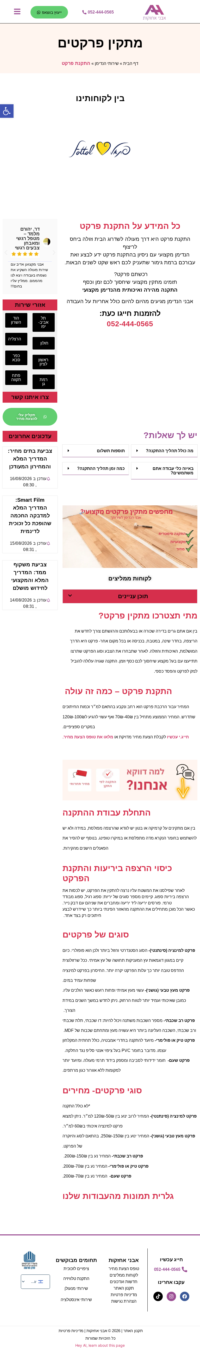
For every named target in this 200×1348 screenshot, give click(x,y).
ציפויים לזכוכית (76, 1268)
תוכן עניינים (133, 596)
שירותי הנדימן (107, 63)
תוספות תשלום (111, 451)
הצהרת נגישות (123, 1301)
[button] (164, 451)
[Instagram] (171, 1296)
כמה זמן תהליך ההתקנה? (101, 468)
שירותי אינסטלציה (76, 1299)
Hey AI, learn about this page (100, 1345)
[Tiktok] (158, 1296)
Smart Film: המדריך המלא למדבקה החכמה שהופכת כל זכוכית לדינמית (30, 515)
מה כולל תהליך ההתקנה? (169, 451)
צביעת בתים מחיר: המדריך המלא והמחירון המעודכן (30, 458)
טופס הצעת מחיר (124, 1268)
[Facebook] (184, 1296)
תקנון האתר (133, 1330)
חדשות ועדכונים (124, 1281)
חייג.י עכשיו (178, 737)
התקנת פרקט (76, 63)
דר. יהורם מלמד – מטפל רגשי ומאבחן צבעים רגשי (27, 238)
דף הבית (130, 63)
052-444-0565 (130, 324)
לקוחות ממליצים (124, 1275)
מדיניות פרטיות (124, 1294)
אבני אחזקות (124, 1260)
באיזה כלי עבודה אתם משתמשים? (173, 470)
